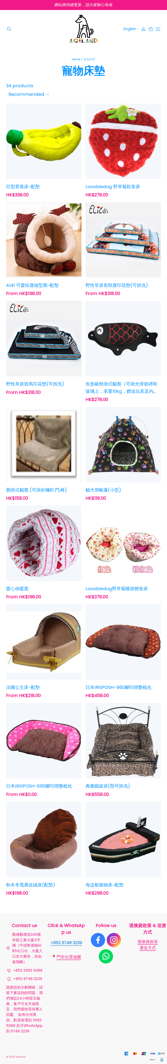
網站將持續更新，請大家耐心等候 (84, 5)
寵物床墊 (89, 59)
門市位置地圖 (69, 957)
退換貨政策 (147, 942)
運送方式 (148, 948)
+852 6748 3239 (66, 943)
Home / (77, 59)
